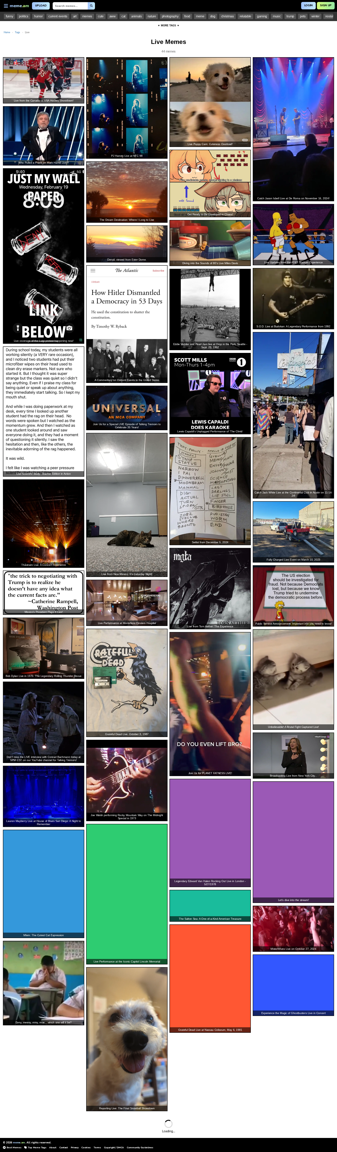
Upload (41, 5)
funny (9, 16)
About (52, 1147)
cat (123, 16)
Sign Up (326, 5)
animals (136, 16)
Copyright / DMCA (114, 1147)
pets (303, 16)
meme (200, 16)
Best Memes (14, 1147)
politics (23, 16)
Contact (63, 1147)
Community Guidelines (140, 1147)
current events (57, 16)
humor (38, 16)
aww (112, 16)
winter (315, 16)
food (187, 16)
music (277, 16)
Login (308, 5)
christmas (227, 16)
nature (152, 16)
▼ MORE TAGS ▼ (168, 25)
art (74, 16)
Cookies (86, 1147)
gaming (262, 16)
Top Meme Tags (37, 1147)
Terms (97, 1147)
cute (101, 16)
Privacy (75, 1147)
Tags (17, 32)
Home (7, 32)
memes (87, 16)
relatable (245, 16)
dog (212, 16)
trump (290, 16)
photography (170, 16)
